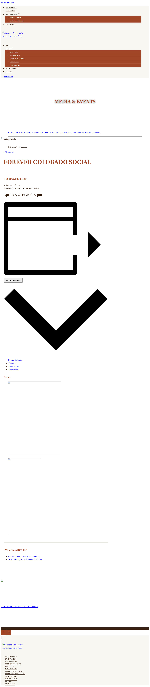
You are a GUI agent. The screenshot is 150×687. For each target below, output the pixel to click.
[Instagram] (7, 620)
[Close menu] (1, 637)
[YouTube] (13, 620)
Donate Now (10, 684)
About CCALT (14, 52)
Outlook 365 (13, 366)
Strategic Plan (15, 65)
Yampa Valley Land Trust (15, 674)
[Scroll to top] (3, 633)
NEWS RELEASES (55, 133)
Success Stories (15, 18)
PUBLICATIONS (66, 133)
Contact (9, 72)
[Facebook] (3, 620)
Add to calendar (13, 280)
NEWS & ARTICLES (37, 133)
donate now (8, 77)
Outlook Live (13, 369)
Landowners (10, 11)
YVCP (7, 45)
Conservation (11, 8)
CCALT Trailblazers (16, 21)
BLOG (46, 133)
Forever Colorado (13, 664)
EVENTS (10, 133)
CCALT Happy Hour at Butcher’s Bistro (25, 559)
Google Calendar (15, 360)
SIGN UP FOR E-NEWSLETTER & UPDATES (19, 606)
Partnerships (14, 62)
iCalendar (12, 363)
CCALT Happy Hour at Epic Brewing (24, 556)
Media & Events (11, 68)
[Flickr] (10, 620)
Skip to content (7, 2)
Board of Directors (17, 59)
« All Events (9, 152)
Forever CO (10, 24)
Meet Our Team (15, 55)
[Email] (16, 620)
